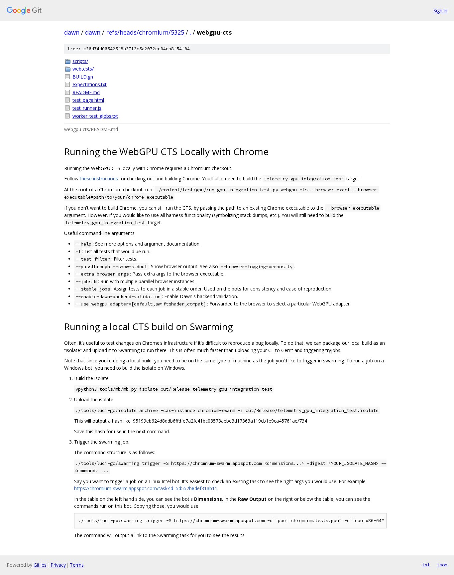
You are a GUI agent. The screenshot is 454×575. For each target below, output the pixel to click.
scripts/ (80, 61)
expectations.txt (89, 84)
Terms (77, 565)
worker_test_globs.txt (95, 116)
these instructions (99, 178)
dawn (71, 32)
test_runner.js (86, 108)
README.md (86, 92)
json (442, 565)
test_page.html (88, 100)
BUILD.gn (82, 77)
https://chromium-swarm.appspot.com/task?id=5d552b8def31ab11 (145, 488)
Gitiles (40, 565)
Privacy (58, 565)
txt (426, 565)
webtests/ (83, 69)
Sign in (440, 10)
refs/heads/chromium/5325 (145, 32)
